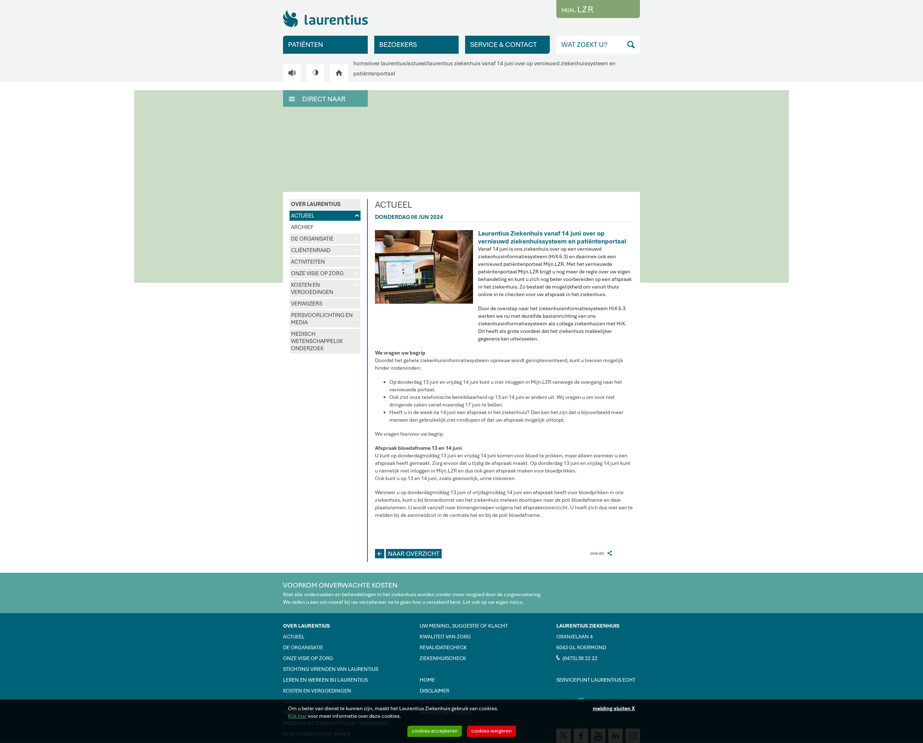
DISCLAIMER (434, 690)
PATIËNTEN (305, 44)
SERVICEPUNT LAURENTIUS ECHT (595, 680)
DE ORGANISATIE (325, 238)
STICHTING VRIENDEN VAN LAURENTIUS (330, 669)
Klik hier (297, 716)
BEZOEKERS (398, 44)
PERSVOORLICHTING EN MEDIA (322, 319)
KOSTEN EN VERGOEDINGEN (325, 288)
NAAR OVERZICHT (408, 554)
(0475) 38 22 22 (576, 657)
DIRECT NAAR (317, 99)
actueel (416, 63)
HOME (427, 680)
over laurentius (387, 63)
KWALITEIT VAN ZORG (445, 636)
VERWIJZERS (306, 303)
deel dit (601, 553)
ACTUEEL (325, 215)
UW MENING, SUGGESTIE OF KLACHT (464, 626)
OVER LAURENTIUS (316, 204)
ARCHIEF (302, 227)
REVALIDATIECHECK (443, 647)
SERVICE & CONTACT (503, 44)
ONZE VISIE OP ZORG (325, 273)
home (360, 63)
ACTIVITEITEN (308, 261)
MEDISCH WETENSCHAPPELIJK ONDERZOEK (317, 341)
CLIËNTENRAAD (325, 250)
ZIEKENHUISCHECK (443, 658)
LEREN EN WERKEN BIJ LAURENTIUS (325, 680)
